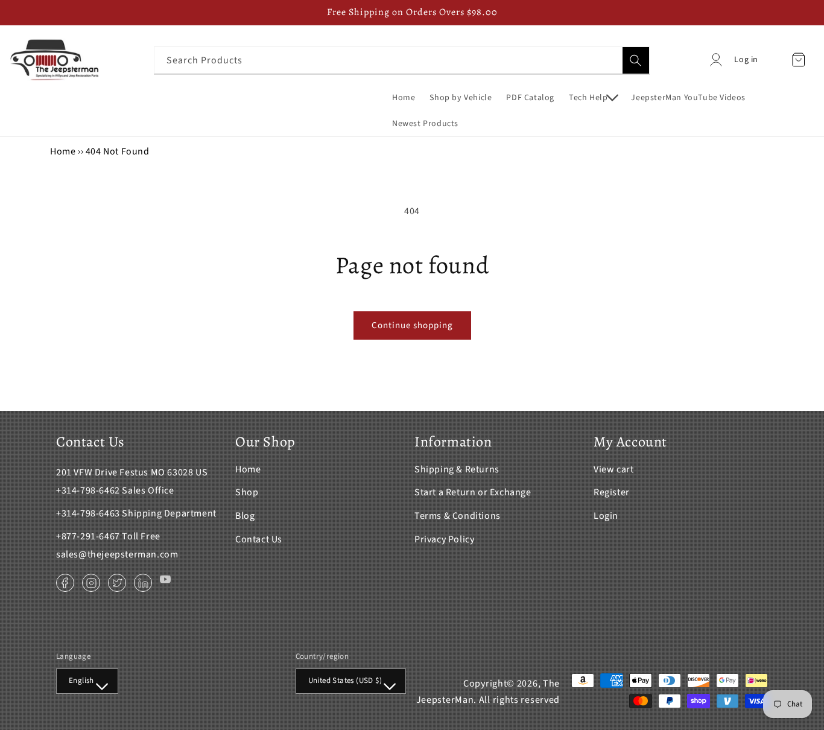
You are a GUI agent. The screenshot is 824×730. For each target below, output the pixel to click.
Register (612, 492)
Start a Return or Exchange (472, 492)
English (81, 680)
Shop (246, 492)
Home (62, 151)
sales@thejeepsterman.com (117, 554)
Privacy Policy (444, 539)
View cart (613, 469)
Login (606, 515)
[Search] (636, 60)
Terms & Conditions (457, 515)
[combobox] (402, 60)
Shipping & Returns (456, 469)
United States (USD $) (345, 680)
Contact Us (258, 539)
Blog (245, 515)
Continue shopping (412, 325)
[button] (593, 97)
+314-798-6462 (88, 490)
